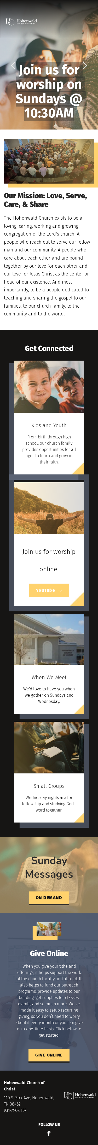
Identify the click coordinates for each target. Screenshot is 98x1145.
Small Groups (49, 786)
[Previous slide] (13, 65)
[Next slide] (84, 65)
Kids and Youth (49, 425)
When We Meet (49, 677)
